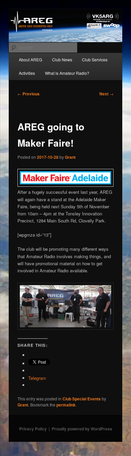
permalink (66, 405)
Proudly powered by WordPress (82, 429)
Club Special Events (81, 399)
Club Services (94, 59)
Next (106, 94)
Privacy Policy (33, 429)
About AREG (30, 59)
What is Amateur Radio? (67, 73)
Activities (27, 73)
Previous (28, 94)
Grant (70, 157)
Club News (62, 59)
